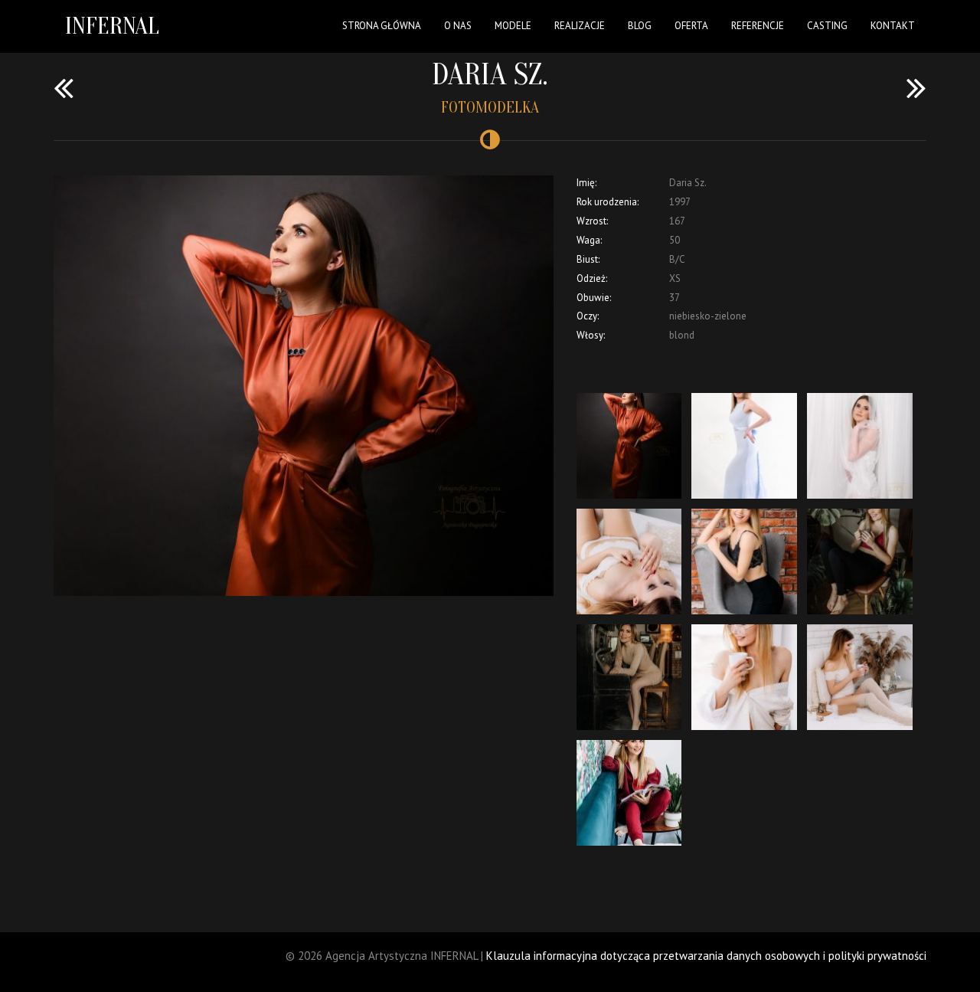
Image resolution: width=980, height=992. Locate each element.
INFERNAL (112, 25)
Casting (827, 25)
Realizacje (579, 25)
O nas (458, 25)
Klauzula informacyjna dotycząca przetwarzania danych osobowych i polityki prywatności (706, 955)
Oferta (691, 25)
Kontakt (893, 25)
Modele (513, 25)
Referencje (757, 25)
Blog (640, 25)
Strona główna (381, 25)
